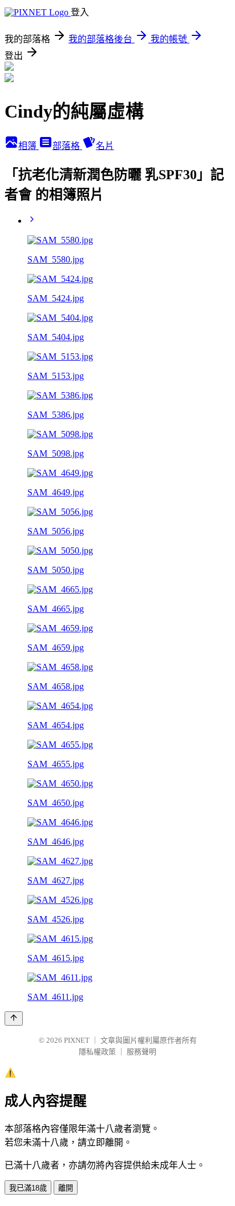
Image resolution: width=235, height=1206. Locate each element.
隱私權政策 (97, 1051)
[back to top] (14, 1018)
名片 (105, 146)
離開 (65, 1188)
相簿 (28, 146)
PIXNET (77, 1040)
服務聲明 (141, 1051)
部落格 (67, 146)
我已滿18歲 (28, 1188)
